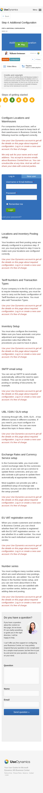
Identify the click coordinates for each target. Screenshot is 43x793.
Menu (35, 10)
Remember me (16, 204)
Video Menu (11, 66)
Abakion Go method (25, 79)
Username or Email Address (20, 182)
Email (6, 700)
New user (31, 176)
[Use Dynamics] (9, 9)
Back (7, 16)
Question (8, 665)
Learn (7, 775)
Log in (12, 176)
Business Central (32, 77)
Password (11, 193)
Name (7, 689)
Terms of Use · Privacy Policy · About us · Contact (19, 773)
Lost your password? (12, 217)
